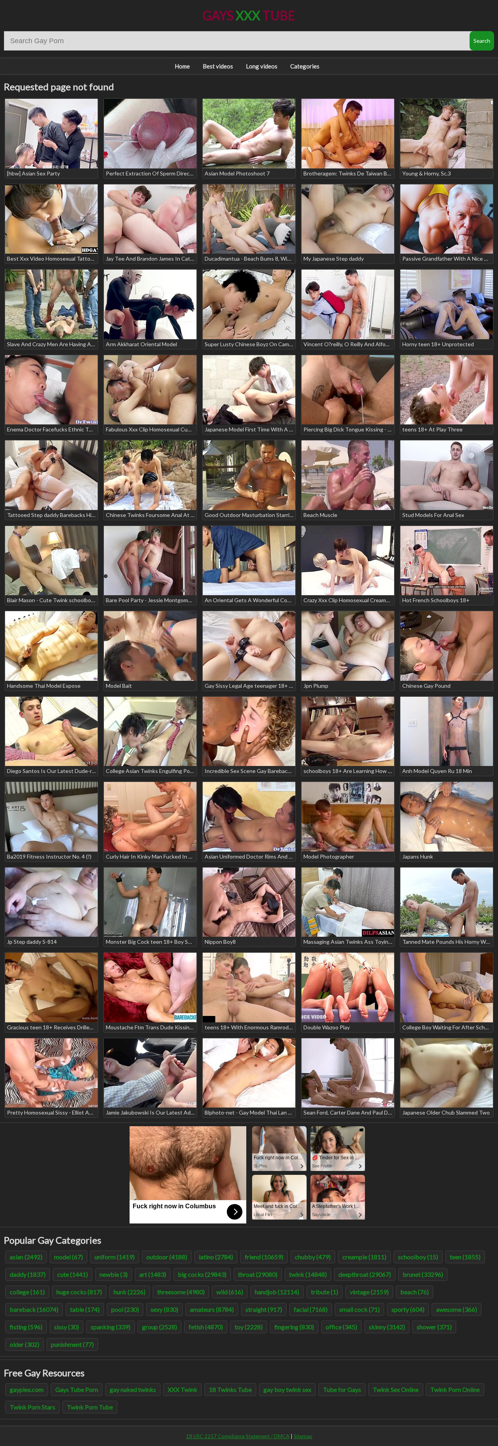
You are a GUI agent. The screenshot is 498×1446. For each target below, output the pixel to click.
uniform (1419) (115, 1256)
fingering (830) (294, 1326)
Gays (249, 15)
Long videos (261, 66)
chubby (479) (313, 1256)
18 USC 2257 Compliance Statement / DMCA (237, 1436)
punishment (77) (72, 1344)
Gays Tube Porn (76, 1389)
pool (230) (125, 1309)
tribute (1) (324, 1291)
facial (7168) (311, 1309)
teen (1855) (465, 1256)
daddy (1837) (28, 1274)
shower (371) (434, 1326)
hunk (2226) (130, 1291)
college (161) (27, 1291)
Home (182, 66)
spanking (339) (110, 1326)
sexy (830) (164, 1309)
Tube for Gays (342, 1389)
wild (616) (229, 1291)
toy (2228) (249, 1326)
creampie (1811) (364, 1256)
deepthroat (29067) (364, 1274)
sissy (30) (66, 1326)
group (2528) (159, 1326)
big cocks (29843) (202, 1274)
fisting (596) (26, 1326)
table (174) (85, 1309)
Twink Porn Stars (32, 1407)
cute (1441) (72, 1274)
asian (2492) (26, 1256)
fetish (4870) (206, 1326)
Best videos (218, 66)
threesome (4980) (181, 1291)
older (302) (24, 1344)
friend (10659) (264, 1256)
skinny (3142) (387, 1326)
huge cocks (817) (79, 1291)
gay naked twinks (133, 1389)
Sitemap (303, 1436)
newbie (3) (114, 1274)
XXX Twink (182, 1389)
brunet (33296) (423, 1274)
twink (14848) (308, 1274)
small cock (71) (359, 1309)
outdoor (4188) (166, 1256)
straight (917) (263, 1309)
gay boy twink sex (287, 1389)
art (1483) (152, 1274)
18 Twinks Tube (230, 1389)
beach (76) (414, 1291)
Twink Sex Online (396, 1389)
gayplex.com (27, 1389)
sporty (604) (407, 1309)
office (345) (341, 1326)
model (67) (68, 1256)
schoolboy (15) (418, 1256)
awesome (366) (456, 1309)
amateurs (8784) (212, 1309)
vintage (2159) (369, 1291)
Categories (304, 66)
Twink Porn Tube (90, 1407)
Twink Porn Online (455, 1389)
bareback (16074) (34, 1309)
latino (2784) (216, 1256)
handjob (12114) (277, 1291)
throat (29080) (257, 1274)
